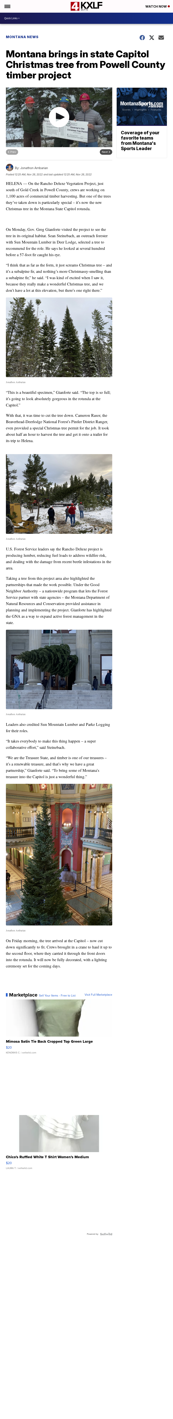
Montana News (22, 37)
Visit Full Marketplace (98, 994)
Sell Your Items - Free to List (57, 995)
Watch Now (156, 6)
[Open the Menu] (7, 6)
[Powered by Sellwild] (106, 1234)
